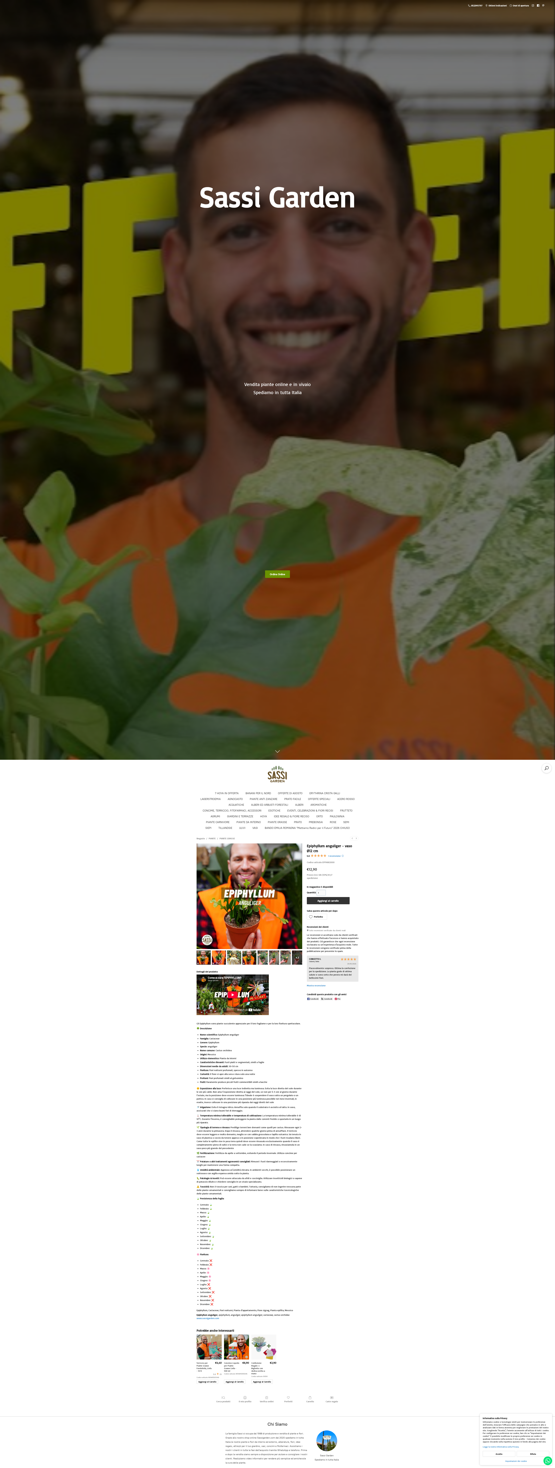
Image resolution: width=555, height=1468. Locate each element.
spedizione (312, 878)
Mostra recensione (316, 985)
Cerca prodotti (223, 1401)
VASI (255, 828)
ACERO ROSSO (346, 799)
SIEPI (208, 828)
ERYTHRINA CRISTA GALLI (324, 793)
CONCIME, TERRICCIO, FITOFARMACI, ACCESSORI (232, 810)
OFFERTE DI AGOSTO (290, 793)
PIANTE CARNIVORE (218, 822)
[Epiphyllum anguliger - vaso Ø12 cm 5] (274, 957)
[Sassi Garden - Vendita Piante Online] (277, 775)
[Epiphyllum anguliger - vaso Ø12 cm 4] (263, 957)
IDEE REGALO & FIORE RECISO (291, 816)
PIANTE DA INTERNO (248, 822)
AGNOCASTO (235, 799)
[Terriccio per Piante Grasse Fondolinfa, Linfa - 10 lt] (209, 1347)
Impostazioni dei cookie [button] (516, 1461)
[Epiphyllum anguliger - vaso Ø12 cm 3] (249, 957)
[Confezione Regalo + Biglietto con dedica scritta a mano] (263, 1347)
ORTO (319, 816)
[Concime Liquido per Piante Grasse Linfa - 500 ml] (236, 1347)
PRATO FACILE (292, 799)
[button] (317, 917)
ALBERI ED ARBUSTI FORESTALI (269, 804)
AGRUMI (215, 816)
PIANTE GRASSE (277, 822)
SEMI (346, 822)
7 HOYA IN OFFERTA (227, 793)
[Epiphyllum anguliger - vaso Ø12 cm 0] (204, 957)
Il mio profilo (245, 1401)
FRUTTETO (346, 810)
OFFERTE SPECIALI (319, 799)
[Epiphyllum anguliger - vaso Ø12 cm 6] (285, 957)
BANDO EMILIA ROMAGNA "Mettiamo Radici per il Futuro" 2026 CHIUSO (307, 828)
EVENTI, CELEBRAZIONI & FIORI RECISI (310, 810)
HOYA (263, 816)
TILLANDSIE (225, 828)
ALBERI (299, 804)
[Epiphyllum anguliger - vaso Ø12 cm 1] (219, 957)
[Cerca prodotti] (546, 768)
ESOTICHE (274, 810)
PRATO (298, 822)
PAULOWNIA (337, 816)
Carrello (310, 1401)
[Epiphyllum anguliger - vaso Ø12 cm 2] (234, 957)
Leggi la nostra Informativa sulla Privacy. (501, 1446)
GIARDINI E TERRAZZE (240, 816)
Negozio (201, 838)
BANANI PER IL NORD (258, 793)
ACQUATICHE (236, 804)
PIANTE (212, 838)
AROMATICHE (318, 804)
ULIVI (242, 828)
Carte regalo (332, 1401)
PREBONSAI (316, 822)
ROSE (333, 822)
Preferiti (288, 1401)
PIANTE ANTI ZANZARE (263, 799)
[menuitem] (352, 838)
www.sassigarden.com (208, 1318)
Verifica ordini (267, 1401)
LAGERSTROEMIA (210, 799)
